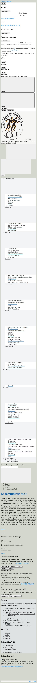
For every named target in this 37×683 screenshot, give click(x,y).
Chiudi (3, 62)
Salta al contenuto (6, 1)
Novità (7, 485)
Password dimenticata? (7, 18)
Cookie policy (9, 645)
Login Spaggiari (15, 50)
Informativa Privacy (10, 649)
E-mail (21, 42)
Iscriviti (3, 529)
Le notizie (8, 487)
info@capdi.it (20, 612)
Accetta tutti (8, 568)
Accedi (3, 3)
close (3, 175)
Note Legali (8, 647)
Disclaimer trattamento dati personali (12, 666)
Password (21, 15)
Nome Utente (23, 13)
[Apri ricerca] (21, 151)
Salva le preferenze (15, 596)
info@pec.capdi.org (21, 614)
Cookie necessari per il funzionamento (12, 589)
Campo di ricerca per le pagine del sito (12, 465)
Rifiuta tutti (16, 566)
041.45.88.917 (11, 610)
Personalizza (5, 566)
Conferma (10, 110)
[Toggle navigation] (16, 166)
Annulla (4, 110)
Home (6, 484)
